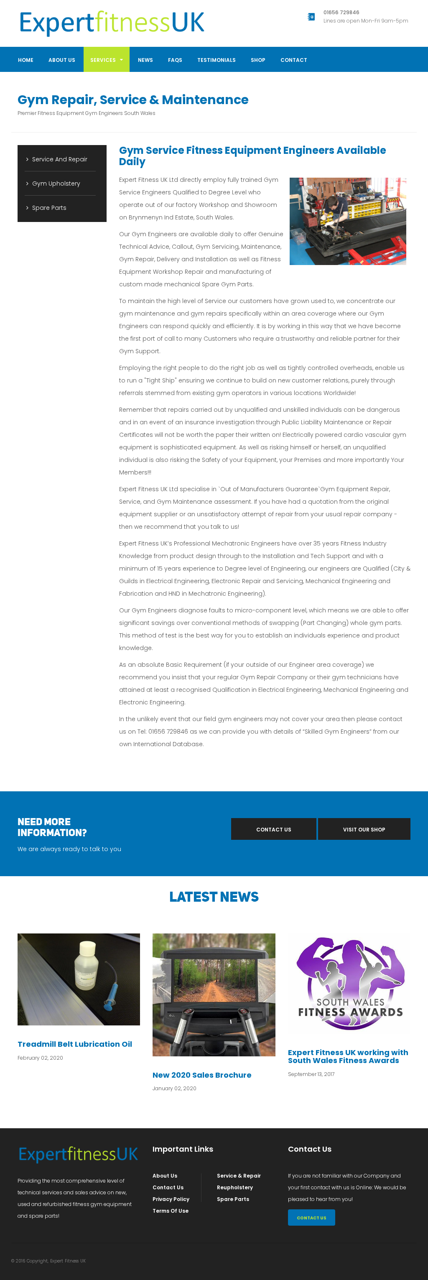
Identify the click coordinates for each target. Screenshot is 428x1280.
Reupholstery (235, 1187)
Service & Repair (239, 1175)
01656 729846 (341, 12)
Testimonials (216, 60)
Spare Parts (48, 207)
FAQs (175, 60)
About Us (61, 60)
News (145, 60)
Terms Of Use (171, 1210)
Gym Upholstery (55, 183)
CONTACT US (311, 1218)
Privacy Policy (171, 1199)
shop (258, 60)
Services (103, 60)
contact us (273, 829)
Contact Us (168, 1187)
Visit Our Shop (364, 829)
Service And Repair (59, 159)
